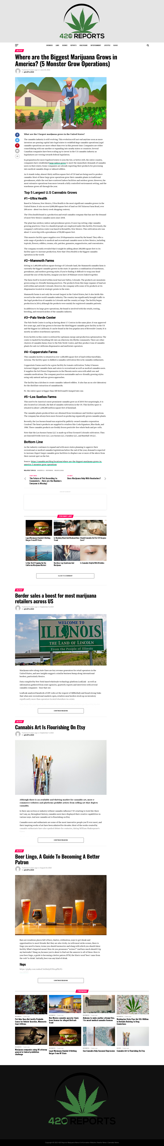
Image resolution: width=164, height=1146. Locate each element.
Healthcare (83, 45)
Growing (50, 470)
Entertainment (96, 45)
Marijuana (59, 470)
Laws (57, 45)
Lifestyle (107, 45)
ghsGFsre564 (29, 72)
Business (49, 45)
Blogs (115, 45)
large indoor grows (57, 163)
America (41, 470)
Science (64, 45)
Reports (73, 45)
